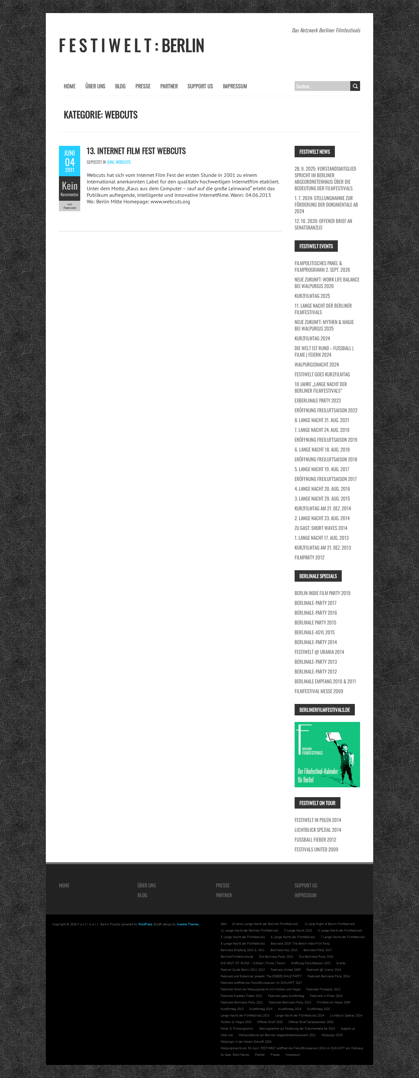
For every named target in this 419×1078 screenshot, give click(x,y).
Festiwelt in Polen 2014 (318, 819)
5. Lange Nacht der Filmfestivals (243, 937)
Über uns (95, 86)
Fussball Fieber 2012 (315, 839)
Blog (120, 86)
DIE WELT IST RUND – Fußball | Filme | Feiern (253, 963)
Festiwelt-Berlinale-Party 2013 (290, 1002)
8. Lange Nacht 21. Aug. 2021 (322, 419)
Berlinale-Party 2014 (316, 641)
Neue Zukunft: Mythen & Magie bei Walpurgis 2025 (324, 325)
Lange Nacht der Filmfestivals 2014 (299, 1015)
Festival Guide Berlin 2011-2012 (243, 969)
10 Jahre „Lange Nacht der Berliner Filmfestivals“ (321, 387)
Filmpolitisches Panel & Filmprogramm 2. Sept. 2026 (322, 266)
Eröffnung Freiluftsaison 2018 (326, 459)
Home (70, 86)
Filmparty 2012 (309, 557)
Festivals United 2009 (316, 849)
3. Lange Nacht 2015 (298, 930)
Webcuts (123, 162)
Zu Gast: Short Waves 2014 (321, 527)
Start (224, 924)
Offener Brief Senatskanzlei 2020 (310, 1022)
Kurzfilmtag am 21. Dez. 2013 (323, 547)
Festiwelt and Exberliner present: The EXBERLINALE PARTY (261, 976)
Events (341, 963)
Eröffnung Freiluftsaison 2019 (326, 439)
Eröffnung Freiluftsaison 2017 (326, 478)
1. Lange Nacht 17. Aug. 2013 (322, 537)
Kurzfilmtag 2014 (260, 1009)
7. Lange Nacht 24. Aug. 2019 (322, 429)
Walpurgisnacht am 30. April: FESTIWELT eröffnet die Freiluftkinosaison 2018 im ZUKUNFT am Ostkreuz (292, 1048)
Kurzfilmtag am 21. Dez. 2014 (323, 508)
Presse (143, 86)
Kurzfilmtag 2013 (232, 1009)
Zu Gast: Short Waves (235, 1054)
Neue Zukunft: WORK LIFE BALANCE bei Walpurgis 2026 (327, 282)
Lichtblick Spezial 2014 (318, 829)
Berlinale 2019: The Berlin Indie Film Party (300, 943)
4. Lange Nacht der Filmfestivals (340, 930)
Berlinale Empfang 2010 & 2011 (325, 681)
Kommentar (70, 194)
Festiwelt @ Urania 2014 (319, 651)
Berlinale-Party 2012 (316, 671)
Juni (110, 162)
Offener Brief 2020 (269, 1022)
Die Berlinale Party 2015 (276, 956)
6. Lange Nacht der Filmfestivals (293, 937)
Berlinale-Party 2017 (316, 602)
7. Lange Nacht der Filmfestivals (343, 937)
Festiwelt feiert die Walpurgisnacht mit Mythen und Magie (261, 989)
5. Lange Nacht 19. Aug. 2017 (322, 468)
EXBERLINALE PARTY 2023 (318, 400)
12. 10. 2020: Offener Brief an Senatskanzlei (323, 224)
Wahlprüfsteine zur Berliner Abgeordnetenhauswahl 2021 (277, 1035)
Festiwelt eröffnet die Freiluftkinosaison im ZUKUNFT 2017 (261, 983)
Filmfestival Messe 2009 (319, 690)
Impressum (235, 86)
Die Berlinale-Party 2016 (316, 956)
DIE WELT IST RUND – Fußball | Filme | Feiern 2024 (324, 351)
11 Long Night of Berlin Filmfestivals (329, 924)
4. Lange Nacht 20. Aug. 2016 (322, 488)
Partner (169, 86)
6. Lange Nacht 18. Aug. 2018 (322, 449)
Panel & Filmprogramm (237, 1028)
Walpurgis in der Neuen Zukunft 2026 (246, 1041)
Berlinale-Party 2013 (316, 661)
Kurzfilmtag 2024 (312, 338)
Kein (70, 185)
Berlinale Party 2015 (315, 622)
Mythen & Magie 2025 (236, 1022)
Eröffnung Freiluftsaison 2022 (326, 410)
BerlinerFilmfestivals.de (237, 956)
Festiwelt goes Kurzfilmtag (322, 374)
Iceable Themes (188, 924)
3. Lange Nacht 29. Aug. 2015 (322, 498)
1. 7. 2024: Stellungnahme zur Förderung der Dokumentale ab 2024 (326, 204)
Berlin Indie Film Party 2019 (323, 592)
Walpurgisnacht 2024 (317, 364)
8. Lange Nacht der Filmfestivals (243, 943)
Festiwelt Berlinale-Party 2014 (329, 976)
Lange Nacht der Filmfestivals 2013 (245, 1015)
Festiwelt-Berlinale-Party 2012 (242, 1002)
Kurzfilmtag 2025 (312, 295)
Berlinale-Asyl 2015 (315, 632)
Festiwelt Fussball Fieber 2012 (241, 996)
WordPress (145, 924)
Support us (200, 86)
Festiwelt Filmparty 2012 (323, 989)
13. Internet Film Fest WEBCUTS (136, 150)
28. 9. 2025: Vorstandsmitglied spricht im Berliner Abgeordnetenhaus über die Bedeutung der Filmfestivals (325, 178)
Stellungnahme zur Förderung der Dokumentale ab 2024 (297, 1028)
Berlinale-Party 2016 (316, 612)
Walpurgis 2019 (331, 1035)
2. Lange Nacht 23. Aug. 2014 (322, 518)
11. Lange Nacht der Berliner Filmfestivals (323, 309)
